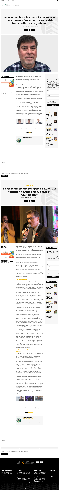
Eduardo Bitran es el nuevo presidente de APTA (44, 154)
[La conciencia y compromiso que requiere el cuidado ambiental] (29, 121)
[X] (56, 0)
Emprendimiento (48, 112)
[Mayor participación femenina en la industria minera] (39, 121)
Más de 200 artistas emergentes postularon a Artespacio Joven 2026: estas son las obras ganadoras (23, 478)
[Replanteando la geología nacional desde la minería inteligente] (20, 121)
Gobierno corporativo (29, 14)
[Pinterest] (29, 30)
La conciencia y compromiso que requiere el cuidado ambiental (29, 126)
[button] (14, 7)
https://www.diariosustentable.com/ (28, 138)
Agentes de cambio (36, 481)
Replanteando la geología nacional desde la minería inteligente (19, 126)
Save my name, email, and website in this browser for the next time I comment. (15, 173)
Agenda (35, 476)
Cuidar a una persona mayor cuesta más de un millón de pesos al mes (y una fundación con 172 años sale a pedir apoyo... (40, 479)
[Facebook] (54, 0)
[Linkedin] (34, 30)
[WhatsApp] (32, 30)
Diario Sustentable (26, 26)
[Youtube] (57, 0)
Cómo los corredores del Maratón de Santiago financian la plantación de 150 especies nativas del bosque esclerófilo (40, 484)
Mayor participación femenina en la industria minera (38, 126)
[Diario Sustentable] (19, 140)
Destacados (19, 476)
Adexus (31, 132)
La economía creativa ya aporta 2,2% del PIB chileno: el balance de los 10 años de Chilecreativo (49, 116)
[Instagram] (55, 0)
